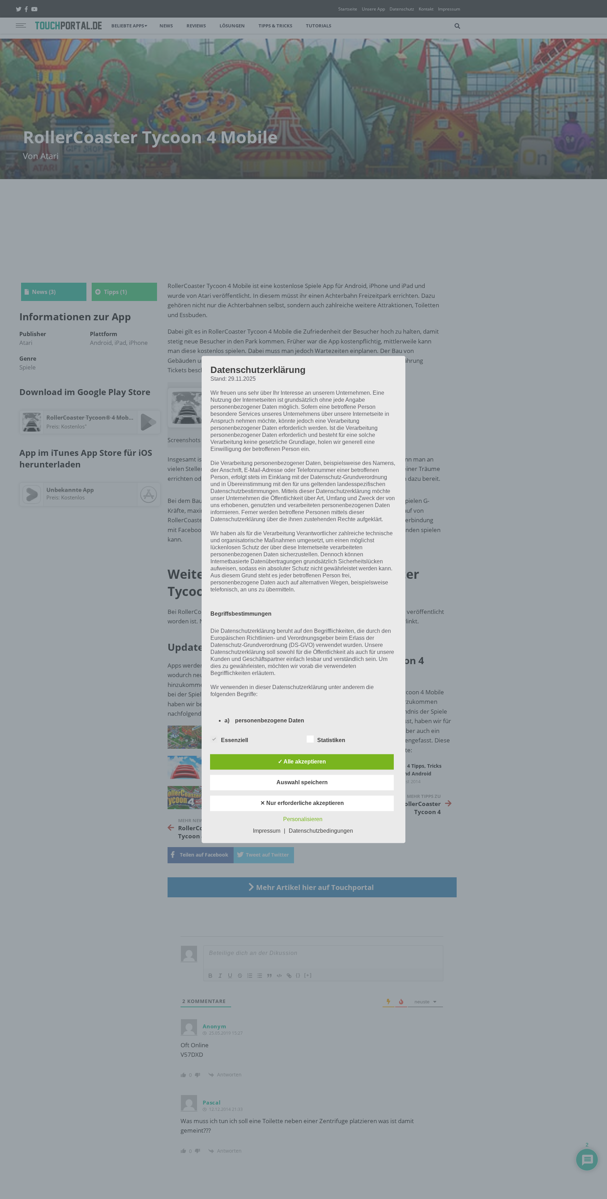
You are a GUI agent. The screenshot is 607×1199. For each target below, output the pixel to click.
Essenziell (234, 740)
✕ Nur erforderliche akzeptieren (302, 803)
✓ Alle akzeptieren (302, 762)
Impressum (266, 831)
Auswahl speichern (302, 783)
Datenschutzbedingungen (321, 831)
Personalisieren (302, 820)
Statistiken (331, 740)
